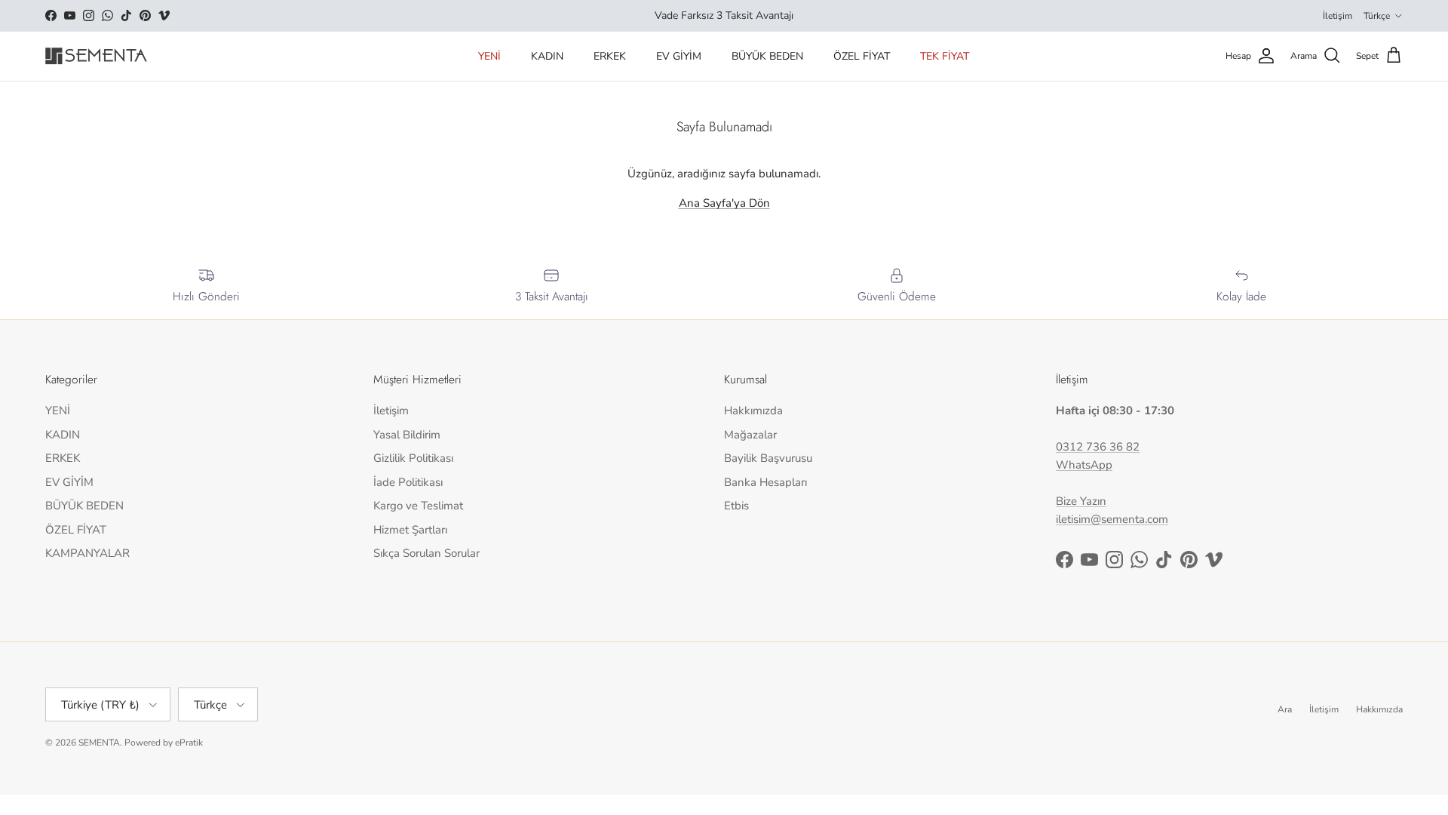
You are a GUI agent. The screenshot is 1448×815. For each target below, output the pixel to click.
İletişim (1337, 16)
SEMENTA (99, 743)
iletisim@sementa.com (1112, 519)
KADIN (547, 56)
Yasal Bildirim (406, 434)
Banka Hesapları (765, 482)
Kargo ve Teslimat (418, 505)
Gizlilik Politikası (413, 458)
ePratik (189, 743)
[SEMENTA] (96, 56)
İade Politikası (408, 482)
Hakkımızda (753, 410)
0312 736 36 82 (1098, 446)
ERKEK (610, 56)
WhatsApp (1084, 464)
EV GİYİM (678, 56)
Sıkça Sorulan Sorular (426, 553)
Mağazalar (750, 434)
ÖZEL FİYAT (861, 56)
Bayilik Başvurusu (768, 458)
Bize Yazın (1081, 501)
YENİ (489, 56)
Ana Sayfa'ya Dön (724, 203)
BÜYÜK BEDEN (767, 56)
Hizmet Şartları (410, 529)
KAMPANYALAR (87, 553)
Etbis (736, 505)
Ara (1285, 709)
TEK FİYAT (944, 56)
